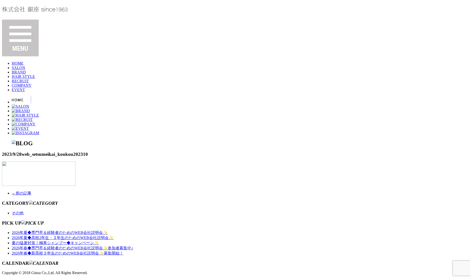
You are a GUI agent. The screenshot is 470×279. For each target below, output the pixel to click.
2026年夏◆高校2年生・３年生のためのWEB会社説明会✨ (63, 238)
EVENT (18, 90)
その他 (18, 213)
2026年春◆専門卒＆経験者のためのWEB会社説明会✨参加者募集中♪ (72, 248)
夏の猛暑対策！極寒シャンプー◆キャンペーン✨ (55, 243)
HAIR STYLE (23, 76)
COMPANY (22, 85)
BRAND (19, 72)
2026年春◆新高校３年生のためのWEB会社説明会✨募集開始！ (67, 253)
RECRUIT (20, 81)
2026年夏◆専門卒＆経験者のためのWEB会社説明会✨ (60, 232)
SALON (18, 68)
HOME (18, 63)
